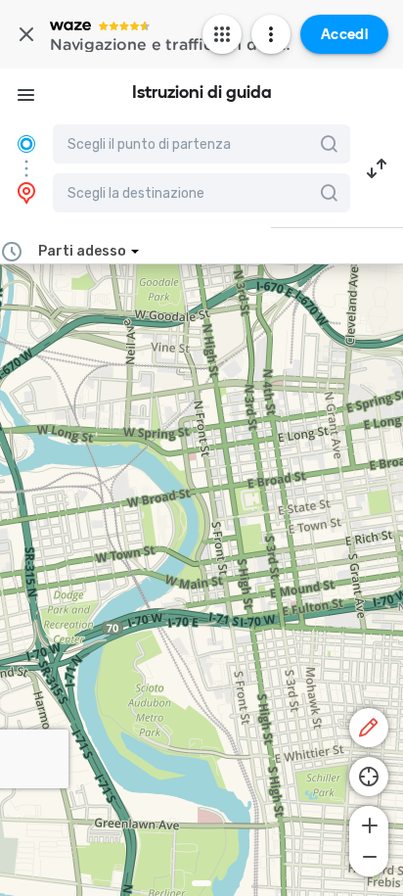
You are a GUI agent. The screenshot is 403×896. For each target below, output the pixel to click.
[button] (376, 168)
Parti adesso (82, 251)
